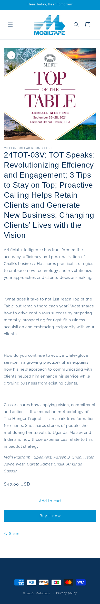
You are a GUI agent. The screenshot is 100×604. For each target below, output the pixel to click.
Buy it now (50, 516)
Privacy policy (66, 593)
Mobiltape (43, 593)
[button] (10, 24)
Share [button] (14, 534)
